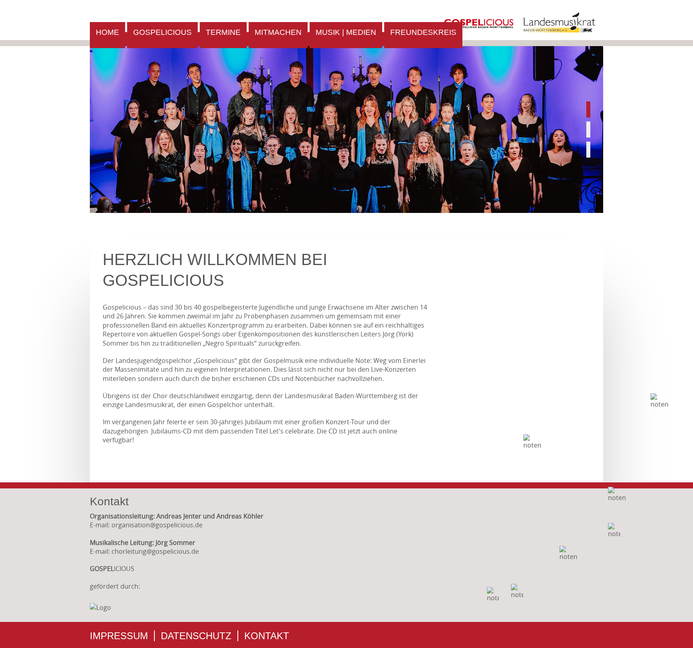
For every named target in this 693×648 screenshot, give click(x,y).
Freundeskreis (423, 32)
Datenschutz (196, 635)
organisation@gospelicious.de (157, 524)
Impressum (119, 635)
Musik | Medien (346, 32)
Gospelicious (162, 32)
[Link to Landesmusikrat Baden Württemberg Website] (559, 30)
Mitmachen (278, 32)
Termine (223, 32)
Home (107, 32)
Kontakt (266, 635)
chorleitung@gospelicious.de (155, 551)
